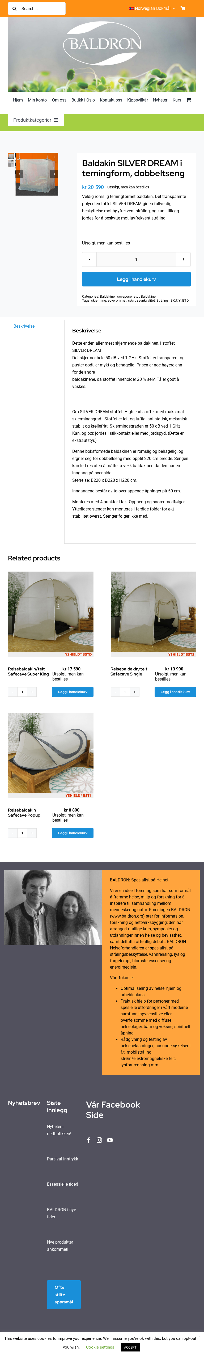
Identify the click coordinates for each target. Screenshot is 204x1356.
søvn (131, 300)
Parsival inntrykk (62, 1158)
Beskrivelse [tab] (24, 326)
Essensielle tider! (62, 1184)
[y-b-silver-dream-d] (37, 174)
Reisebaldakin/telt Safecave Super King (28, 671)
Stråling (162, 300)
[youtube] (110, 1140)
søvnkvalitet (146, 300)
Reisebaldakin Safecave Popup (24, 812)
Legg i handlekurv (136, 279)
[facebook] (88, 1140)
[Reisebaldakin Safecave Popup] (51, 756)
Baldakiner (149, 296)
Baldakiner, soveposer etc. (119, 296)
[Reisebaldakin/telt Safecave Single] (153, 614)
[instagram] (99, 1140)
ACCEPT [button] (130, 1347)
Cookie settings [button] (100, 1347)
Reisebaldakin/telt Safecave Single (128, 671)
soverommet (117, 300)
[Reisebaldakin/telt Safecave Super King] (51, 614)
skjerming (98, 300)
